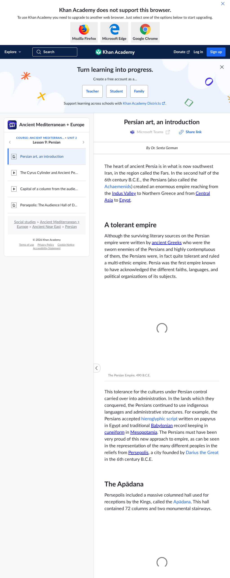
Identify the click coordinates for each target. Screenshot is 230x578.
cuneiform (114, 432)
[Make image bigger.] (161, 328)
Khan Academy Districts (142, 103)
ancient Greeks (167, 243)
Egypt (124, 200)
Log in (198, 52)
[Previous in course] (10, 142)
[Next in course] (83, 142)
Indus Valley (124, 193)
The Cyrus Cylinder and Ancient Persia (49, 173)
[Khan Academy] (115, 52)
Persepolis (138, 452)
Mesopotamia (143, 432)
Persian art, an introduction (42, 156)
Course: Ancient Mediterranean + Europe (40, 138)
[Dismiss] (222, 3)
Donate (180, 52)
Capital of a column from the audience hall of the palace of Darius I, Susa (49, 189)
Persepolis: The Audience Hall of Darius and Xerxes (49, 205)
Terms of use (26, 244)
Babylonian (162, 425)
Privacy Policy (46, 244)
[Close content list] (97, 368)
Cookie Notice (66, 244)
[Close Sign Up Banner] (221, 67)
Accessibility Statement (46, 248)
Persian (71, 227)
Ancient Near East (46, 227)
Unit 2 (72, 138)
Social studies (25, 222)
